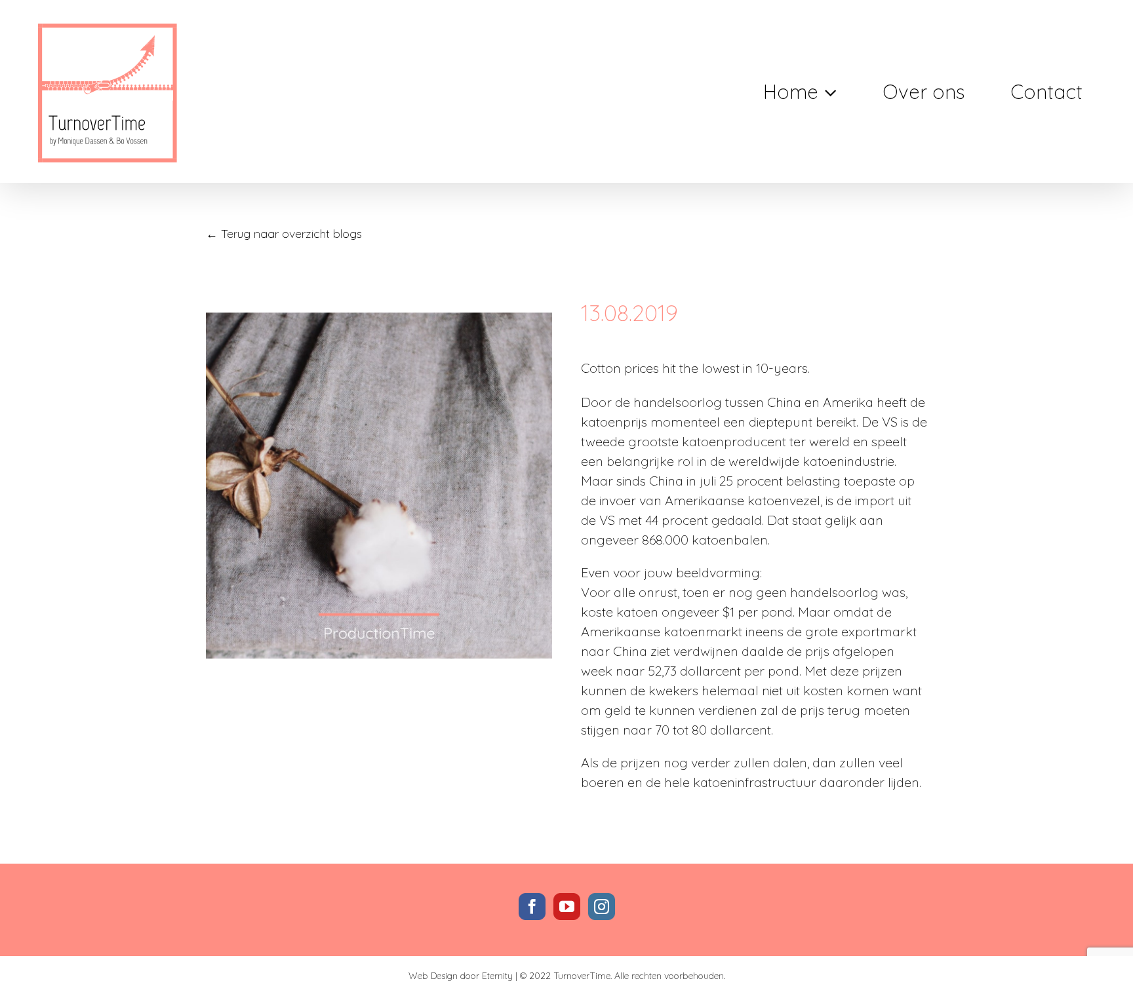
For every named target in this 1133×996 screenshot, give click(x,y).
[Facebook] (532, 906)
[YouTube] (566, 906)
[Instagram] (601, 906)
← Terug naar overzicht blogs (284, 233)
